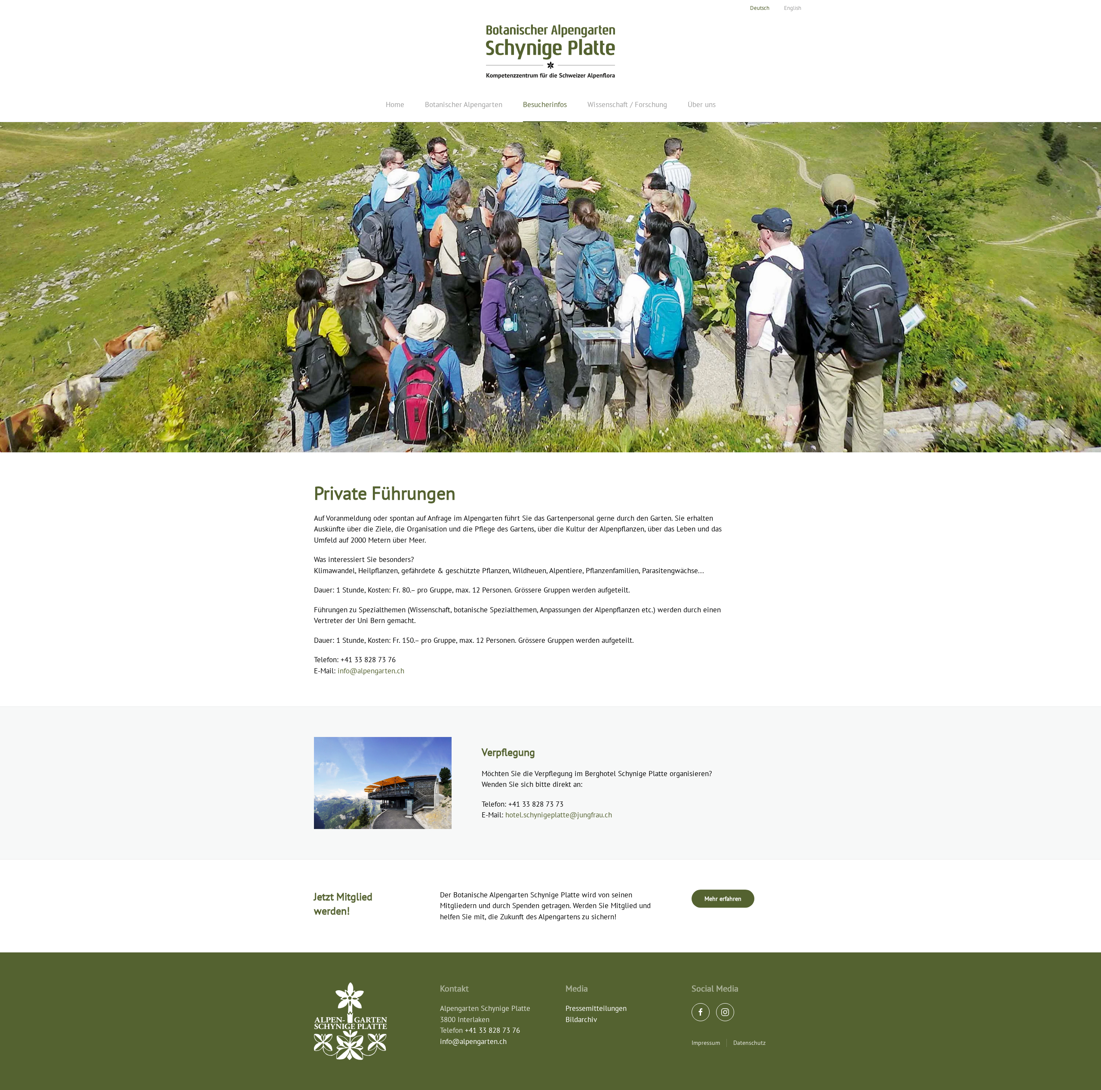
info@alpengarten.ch (371, 670)
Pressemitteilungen (596, 1008)
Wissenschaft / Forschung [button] (627, 104)
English (792, 8)
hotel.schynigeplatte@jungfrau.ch (558, 815)
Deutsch (759, 8)
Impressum (706, 1043)
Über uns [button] (702, 104)
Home (395, 104)
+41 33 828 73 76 (492, 1030)
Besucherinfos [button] (545, 104)
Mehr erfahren (722, 899)
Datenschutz (749, 1043)
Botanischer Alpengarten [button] (463, 104)
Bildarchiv (581, 1019)
